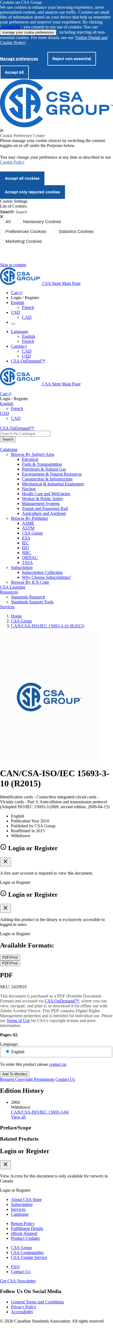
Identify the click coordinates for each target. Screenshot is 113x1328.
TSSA (27, 562)
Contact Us (65, 1079)
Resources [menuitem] (9, 592)
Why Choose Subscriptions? (46, 577)
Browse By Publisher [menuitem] (29, 518)
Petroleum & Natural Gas (44, 469)
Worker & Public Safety (42, 498)
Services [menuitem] (7, 606)
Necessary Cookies (42, 221)
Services (18, 1209)
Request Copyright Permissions (27, 1079)
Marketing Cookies (23, 241)
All (8, 221)
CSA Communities (27, 1252)
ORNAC (30, 557)
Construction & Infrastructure (47, 479)
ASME (28, 523)
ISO (25, 547)
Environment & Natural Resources (52, 474)
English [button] (17, 302)
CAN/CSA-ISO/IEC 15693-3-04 (40, 1112)
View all (18, 1117)
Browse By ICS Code (30, 582)
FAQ (15, 1266)
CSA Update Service (29, 1257)
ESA (26, 538)
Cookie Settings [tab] (13, 201)
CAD (27, 317)
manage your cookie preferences (28, 32)
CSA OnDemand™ (28, 361)
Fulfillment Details (27, 1228)
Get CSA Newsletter (18, 1281)
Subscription (22, 1204)
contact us (57, 1064)
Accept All (10, 27)
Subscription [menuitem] (22, 567)
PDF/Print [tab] (10, 957)
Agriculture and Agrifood (44, 513)
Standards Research (28, 597)
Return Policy (23, 1223)
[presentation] (1, 130)
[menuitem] (67, 459)
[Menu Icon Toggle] (13, 323)
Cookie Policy (12, 162)
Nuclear (29, 488)
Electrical (30, 459)
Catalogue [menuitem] (9, 449)
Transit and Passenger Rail (45, 508)
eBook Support (24, 1233)
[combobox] (25, 433)
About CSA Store (26, 1199)
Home (16, 616)
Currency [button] (19, 346)
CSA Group (32, 533)
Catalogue (20, 1214)
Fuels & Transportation (42, 464)
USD (15, 312)
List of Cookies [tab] (13, 206)
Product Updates (25, 1238)
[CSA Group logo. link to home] (56, 125)
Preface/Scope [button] (15, 1128)
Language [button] (19, 331)
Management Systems (41, 503)
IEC (25, 543)
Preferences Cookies (25, 231)
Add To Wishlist (14, 1074)
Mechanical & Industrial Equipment (53, 484)
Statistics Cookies (76, 231)
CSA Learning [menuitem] (12, 587)
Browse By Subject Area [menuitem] (32, 454)
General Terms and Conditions (37, 1302)
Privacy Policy (23, 1307)
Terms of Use (18, 1020)
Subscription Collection (42, 572)
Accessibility (22, 1311)
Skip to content (13, 264)
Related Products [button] (19, 1139)
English (28, 336)
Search (7, 211)
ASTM (28, 528)
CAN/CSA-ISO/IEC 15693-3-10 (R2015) (47, 626)
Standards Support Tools (32, 602)
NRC (26, 552)
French (28, 307)
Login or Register (25, 1151)
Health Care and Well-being (46, 493)
